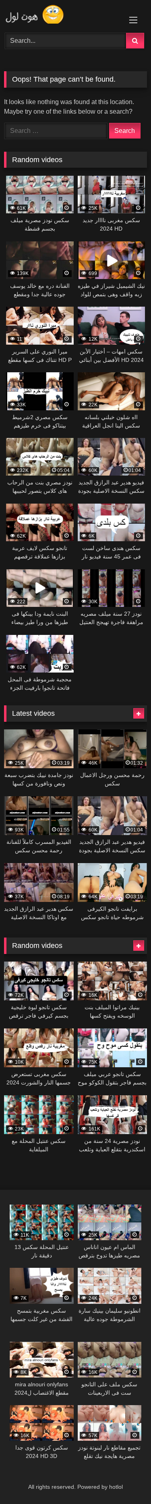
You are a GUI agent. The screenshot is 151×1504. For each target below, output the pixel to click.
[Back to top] (126, 1480)
